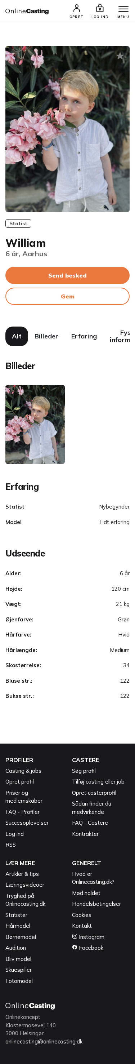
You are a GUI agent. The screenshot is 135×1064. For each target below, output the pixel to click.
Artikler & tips (22, 873)
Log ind (14, 833)
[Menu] (123, 9)
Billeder (46, 336)
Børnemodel (20, 937)
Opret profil (19, 781)
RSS (10, 844)
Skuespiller (18, 969)
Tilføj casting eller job (98, 781)
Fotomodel (19, 980)
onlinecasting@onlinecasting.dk (43, 1041)
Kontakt (82, 925)
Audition (15, 947)
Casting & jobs (23, 770)
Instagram (90, 937)
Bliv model (18, 959)
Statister (16, 915)
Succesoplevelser (27, 822)
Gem (68, 296)
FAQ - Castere (90, 822)
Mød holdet (86, 893)
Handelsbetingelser (96, 903)
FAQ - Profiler (22, 811)
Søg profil (84, 770)
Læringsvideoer (24, 884)
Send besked (67, 275)
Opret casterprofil (94, 792)
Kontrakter (85, 833)
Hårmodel (17, 925)
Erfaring (84, 336)
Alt (17, 336)
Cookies (81, 915)
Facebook (90, 947)
